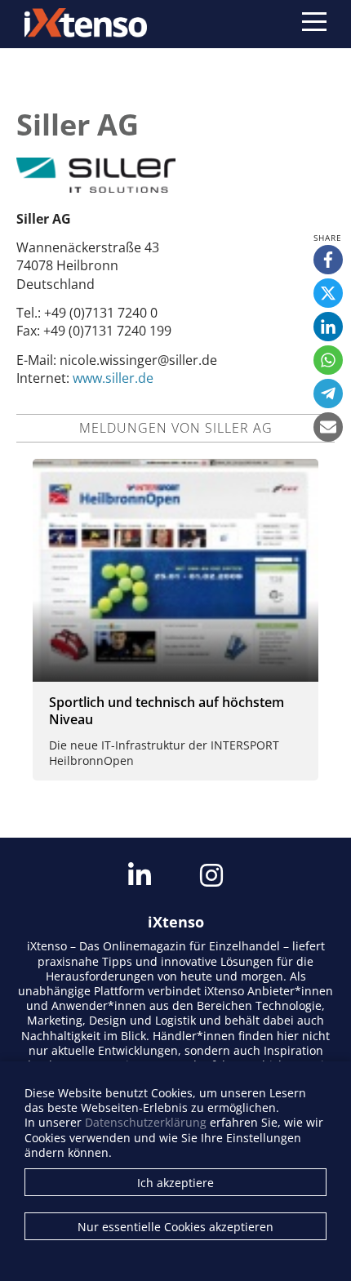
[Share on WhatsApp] (328, 360)
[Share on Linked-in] (328, 326)
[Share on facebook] (328, 259)
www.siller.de (113, 378)
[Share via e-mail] (328, 427)
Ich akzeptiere (175, 1182)
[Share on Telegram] (328, 393)
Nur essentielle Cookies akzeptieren (175, 1226)
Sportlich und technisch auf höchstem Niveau (166, 710)
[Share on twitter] (328, 293)
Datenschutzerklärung (146, 1122)
